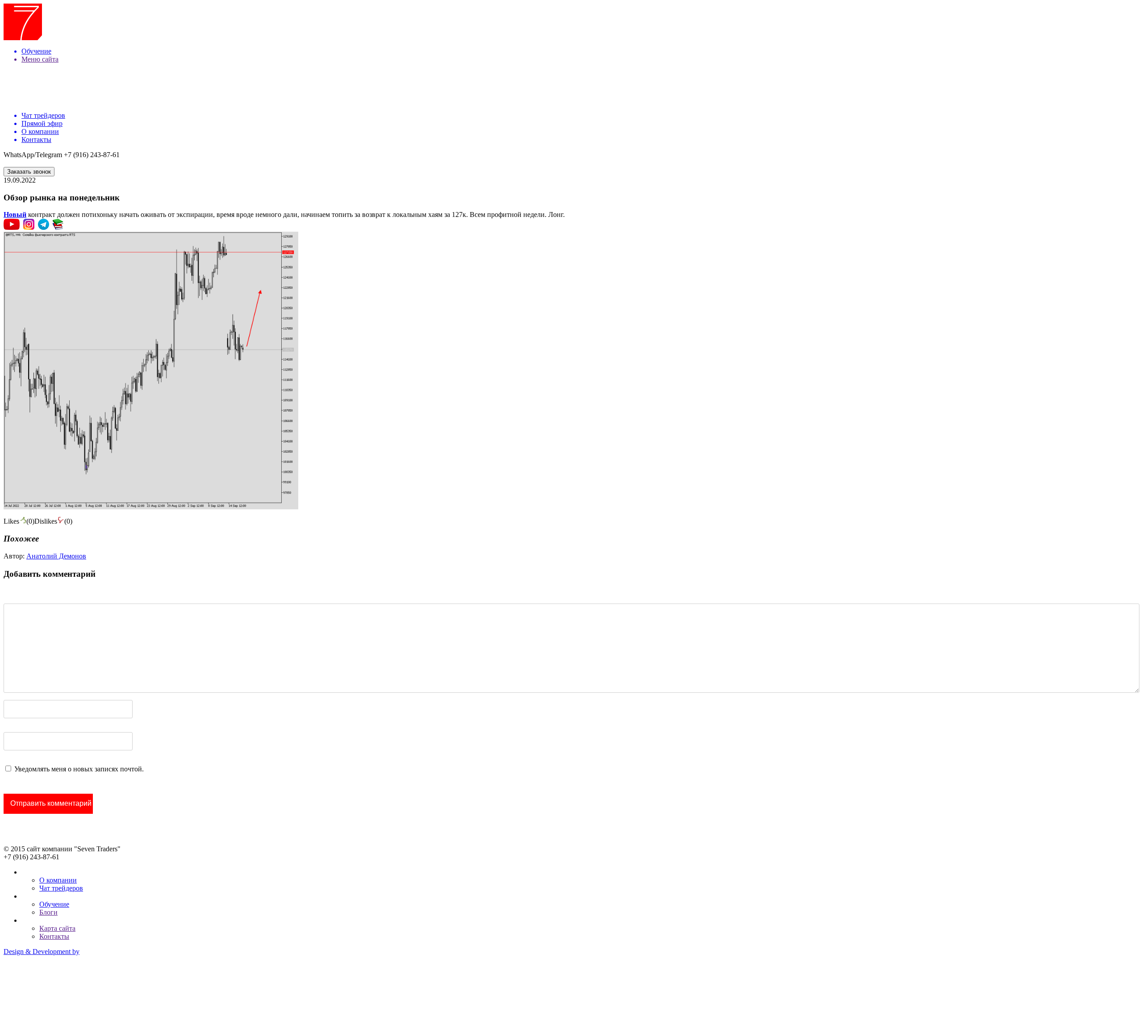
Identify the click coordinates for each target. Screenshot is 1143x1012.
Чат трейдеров (61, 888)
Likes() (19, 521)
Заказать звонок (29, 171)
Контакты (54, 936)
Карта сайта (57, 928)
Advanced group (27, 982)
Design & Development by (41, 951)
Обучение (54, 904)
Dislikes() (53, 521)
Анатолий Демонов (56, 556)
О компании (58, 880)
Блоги (48, 912)
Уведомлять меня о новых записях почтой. (79, 769)
